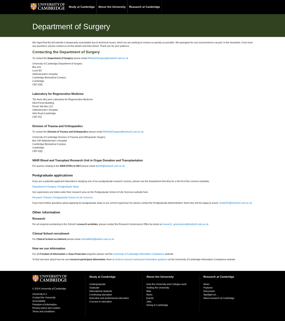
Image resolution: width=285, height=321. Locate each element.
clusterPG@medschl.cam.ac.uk (235, 203)
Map (148, 291)
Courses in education (100, 301)
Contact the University (43, 297)
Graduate (94, 287)
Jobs (148, 301)
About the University (112, 6)
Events (150, 298)
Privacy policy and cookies (46, 308)
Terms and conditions (43, 311)
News (149, 294)
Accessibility (38, 301)
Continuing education (100, 294)
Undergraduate (97, 284)
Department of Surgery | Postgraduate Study (55, 186)
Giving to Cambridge (157, 305)
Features (208, 287)
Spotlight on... (210, 294)
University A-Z (39, 294)
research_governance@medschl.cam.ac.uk (185, 224)
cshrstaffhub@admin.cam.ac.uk (97, 239)
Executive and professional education (109, 298)
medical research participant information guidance (141, 259)
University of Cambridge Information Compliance (138, 254)
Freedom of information (44, 304)
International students (100, 291)
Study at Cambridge (82, 6)
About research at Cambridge (218, 298)
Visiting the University (157, 287)
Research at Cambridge (144, 6)
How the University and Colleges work (166, 284)
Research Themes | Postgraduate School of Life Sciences (62, 197)
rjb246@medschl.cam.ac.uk (110, 166)
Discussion (209, 291)
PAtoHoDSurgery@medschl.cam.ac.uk (108, 58)
